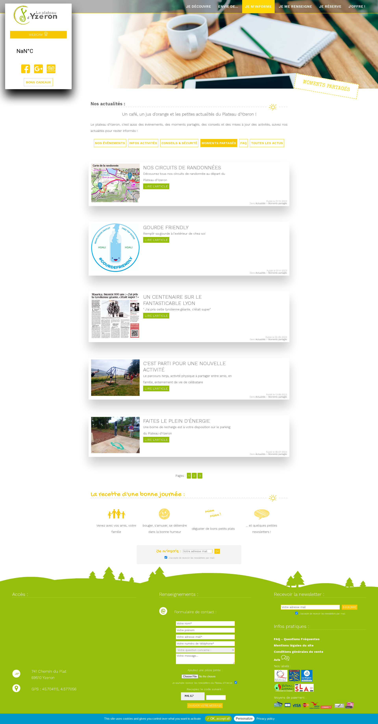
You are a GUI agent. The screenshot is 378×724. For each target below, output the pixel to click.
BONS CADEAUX (38, 82)
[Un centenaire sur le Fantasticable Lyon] (115, 337)
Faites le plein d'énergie (176, 421)
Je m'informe (258, 6)
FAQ (243, 143)
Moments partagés (219, 143)
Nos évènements (110, 143)
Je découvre (198, 6)
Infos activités (143, 143)
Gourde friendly (165, 227)
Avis (277, 660)
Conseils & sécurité (179, 143)
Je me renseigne (295, 6)
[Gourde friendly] (115, 271)
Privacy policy (266, 718)
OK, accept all (219, 718)
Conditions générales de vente (298, 652)
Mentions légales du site (294, 645)
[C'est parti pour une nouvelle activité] (115, 395)
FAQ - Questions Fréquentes (297, 639)
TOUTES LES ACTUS (267, 143)
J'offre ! (356, 6)
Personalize (244, 718)
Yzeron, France (38, 51)
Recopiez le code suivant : (205, 689)
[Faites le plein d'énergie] (115, 452)
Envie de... (228, 6)
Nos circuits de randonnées (182, 167)
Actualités (260, 203)
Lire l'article (156, 186)
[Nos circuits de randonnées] (115, 201)
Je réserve (330, 6)
